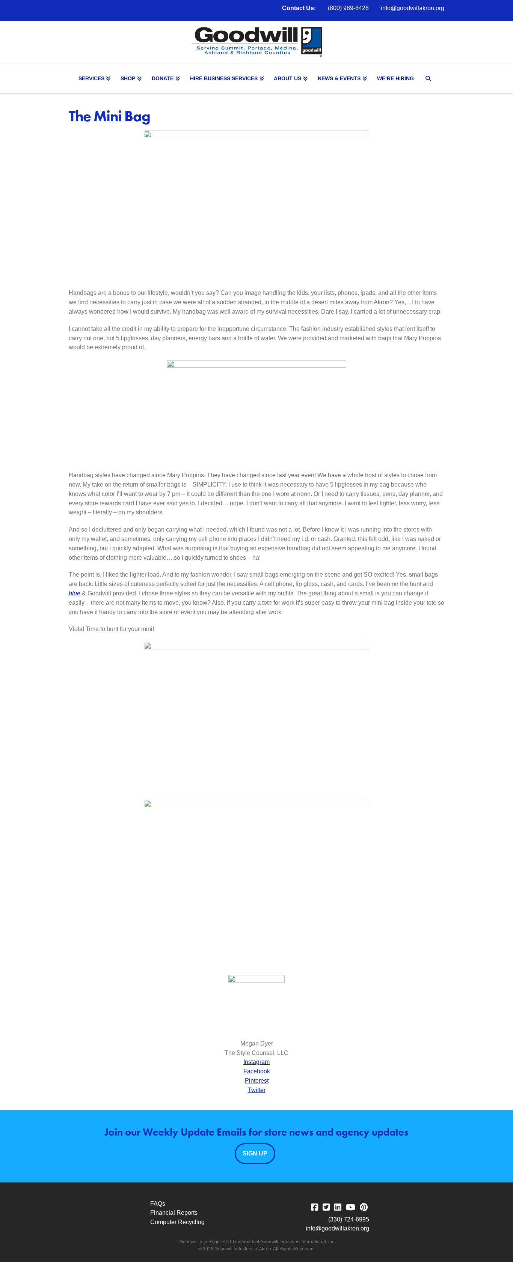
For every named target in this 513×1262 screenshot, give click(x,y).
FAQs (157, 1203)
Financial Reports (174, 1212)
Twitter (257, 1090)
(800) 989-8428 (348, 8)
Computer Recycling (177, 1222)
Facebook (256, 1071)
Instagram (256, 1062)
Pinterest (257, 1080)
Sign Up (255, 1153)
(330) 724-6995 (348, 1219)
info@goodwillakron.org (412, 8)
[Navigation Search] (429, 78)
